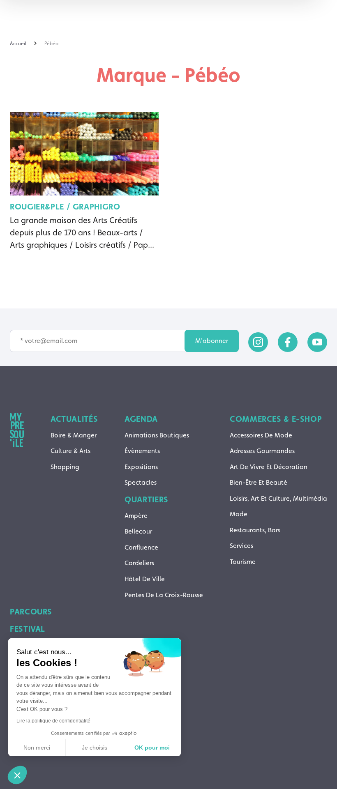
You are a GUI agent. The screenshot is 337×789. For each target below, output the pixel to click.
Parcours (31, 611)
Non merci (36, 747)
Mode (238, 514)
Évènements (142, 451)
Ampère (136, 516)
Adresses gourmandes (262, 451)
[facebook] (288, 342)
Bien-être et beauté (258, 482)
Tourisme (243, 562)
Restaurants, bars (255, 530)
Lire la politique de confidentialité (53, 721)
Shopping (65, 467)
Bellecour (138, 531)
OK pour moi (152, 747)
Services (241, 546)
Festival (27, 629)
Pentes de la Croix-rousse (164, 595)
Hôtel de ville (145, 579)
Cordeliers (139, 563)
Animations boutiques (157, 435)
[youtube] (317, 342)
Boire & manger (74, 435)
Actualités (74, 419)
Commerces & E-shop (276, 419)
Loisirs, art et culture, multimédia (278, 498)
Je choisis (94, 747)
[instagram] (258, 342)
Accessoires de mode (261, 435)
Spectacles (141, 482)
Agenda (141, 419)
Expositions (141, 467)
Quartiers (146, 499)
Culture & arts (70, 451)
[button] (17, 775)
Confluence (141, 547)
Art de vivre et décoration (268, 467)
